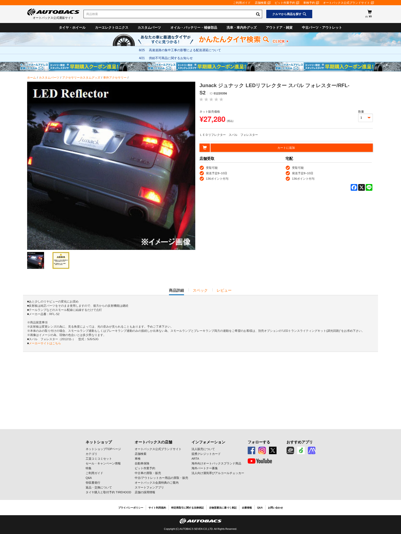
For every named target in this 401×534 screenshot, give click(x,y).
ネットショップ (99, 442)
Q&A (89, 477)
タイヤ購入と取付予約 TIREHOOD (108, 492)
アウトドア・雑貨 (279, 27)
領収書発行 (93, 482)
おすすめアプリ (300, 442)
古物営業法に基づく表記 (223, 507)
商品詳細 (176, 291)
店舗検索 (260, 2)
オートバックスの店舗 (153, 442)
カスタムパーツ (149, 27)
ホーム (31, 77)
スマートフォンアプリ (149, 487)
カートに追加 (286, 147)
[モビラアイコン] (311, 450)
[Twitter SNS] (273, 450)
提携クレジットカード (206, 453)
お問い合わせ (275, 507)
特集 (88, 468)
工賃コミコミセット (99, 458)
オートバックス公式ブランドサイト (346, 2)
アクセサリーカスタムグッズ (81, 77)
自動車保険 (142, 463)
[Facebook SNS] (251, 450)
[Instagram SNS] (262, 450)
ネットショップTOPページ (103, 449)
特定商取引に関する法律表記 (187, 507)
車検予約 (309, 2)
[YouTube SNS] (260, 461)
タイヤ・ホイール (72, 27)
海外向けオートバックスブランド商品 (216, 463)
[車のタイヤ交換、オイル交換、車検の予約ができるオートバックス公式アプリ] (290, 450)
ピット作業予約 (285, 2)
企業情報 (247, 507)
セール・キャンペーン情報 (103, 463)
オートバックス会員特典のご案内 (157, 482)
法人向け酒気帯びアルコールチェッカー (218, 473)
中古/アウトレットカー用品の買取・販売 (161, 477)
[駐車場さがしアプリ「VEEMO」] (301, 450)
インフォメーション (208, 442)
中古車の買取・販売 (148, 473)
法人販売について (203, 449)
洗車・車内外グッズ (242, 27)
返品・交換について (99, 487)
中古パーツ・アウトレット (322, 27)
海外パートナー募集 (205, 468)
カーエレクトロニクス (111, 27)
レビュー (224, 290)
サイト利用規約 (157, 507)
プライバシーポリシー (130, 507)
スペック (200, 290)
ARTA (195, 458)
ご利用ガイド (242, 2)
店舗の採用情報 (145, 492)
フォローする (259, 442)
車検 (138, 458)
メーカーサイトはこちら (45, 343)
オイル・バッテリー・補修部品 (193, 27)
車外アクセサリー (115, 77)
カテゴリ (91, 453)
